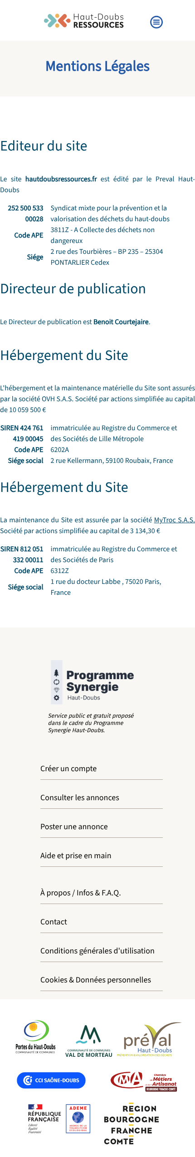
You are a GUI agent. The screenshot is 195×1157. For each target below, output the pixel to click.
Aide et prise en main (76, 856)
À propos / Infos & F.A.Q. (80, 893)
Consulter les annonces (79, 798)
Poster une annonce (74, 827)
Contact (53, 922)
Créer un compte (68, 769)
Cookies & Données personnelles (95, 980)
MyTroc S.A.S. (174, 520)
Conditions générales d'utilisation (97, 951)
